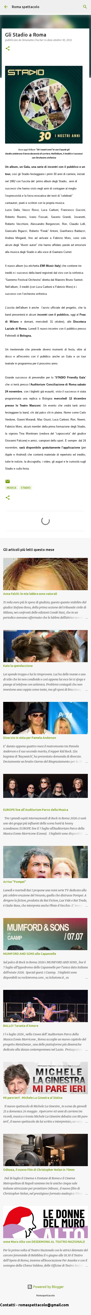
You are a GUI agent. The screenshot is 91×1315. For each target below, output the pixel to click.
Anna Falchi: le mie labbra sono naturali (30, 593)
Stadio (25, 487)
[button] (7, 49)
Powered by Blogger (48, 1287)
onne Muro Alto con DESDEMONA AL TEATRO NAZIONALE (44, 1241)
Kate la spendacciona (18, 665)
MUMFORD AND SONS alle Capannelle (29, 953)
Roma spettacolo (25, 7)
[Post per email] (7, 483)
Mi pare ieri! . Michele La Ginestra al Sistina (32, 1097)
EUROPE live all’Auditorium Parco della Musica (35, 809)
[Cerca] (85, 7)
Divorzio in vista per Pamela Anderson (29, 737)
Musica (11, 487)
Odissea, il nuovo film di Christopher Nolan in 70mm (38, 1169)
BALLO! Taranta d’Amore (20, 1025)
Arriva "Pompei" (14, 881)
